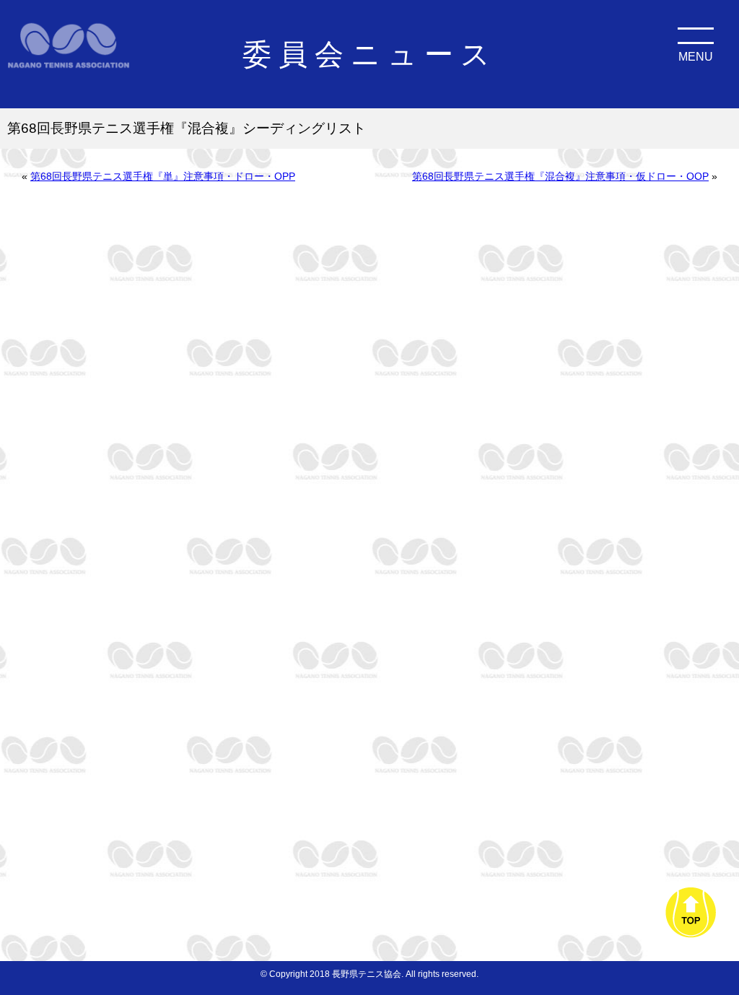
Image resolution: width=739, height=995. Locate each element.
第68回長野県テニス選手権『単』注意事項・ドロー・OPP (162, 176)
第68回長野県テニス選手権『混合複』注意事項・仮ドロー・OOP (560, 176)
